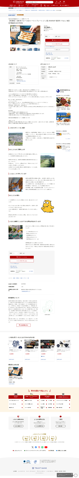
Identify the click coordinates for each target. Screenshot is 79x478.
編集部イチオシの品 (28, 400)
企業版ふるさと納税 (62, 450)
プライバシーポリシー (41, 471)
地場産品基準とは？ (26, 291)
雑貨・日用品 (16, 278)
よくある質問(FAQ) (39, 426)
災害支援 (52, 450)
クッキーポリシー (50, 471)
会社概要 (15, 471)
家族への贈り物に (59, 407)
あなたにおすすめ (35, 5)
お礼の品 (13, 6)
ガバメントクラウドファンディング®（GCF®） (36, 450)
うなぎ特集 (42, 400)
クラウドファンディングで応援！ (62, 400)
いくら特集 (50, 400)
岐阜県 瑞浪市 (11, 383)
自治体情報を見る (24, 325)
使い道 (46, 6)
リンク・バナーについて (30, 471)
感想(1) (43, 356)
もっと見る (68, 138)
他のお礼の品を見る (21, 81)
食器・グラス (23, 278)
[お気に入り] (75, 475)
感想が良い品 (11, 407)
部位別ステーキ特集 (43, 407)
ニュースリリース (21, 471)
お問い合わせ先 (49, 54)
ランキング (28, 5)
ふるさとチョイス (18, 450)
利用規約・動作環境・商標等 (60, 471)
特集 (41, 5)
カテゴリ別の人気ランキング (14, 400)
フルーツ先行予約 (28, 407)
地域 (21, 6)
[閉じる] (71, 474)
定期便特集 (50, 407)
